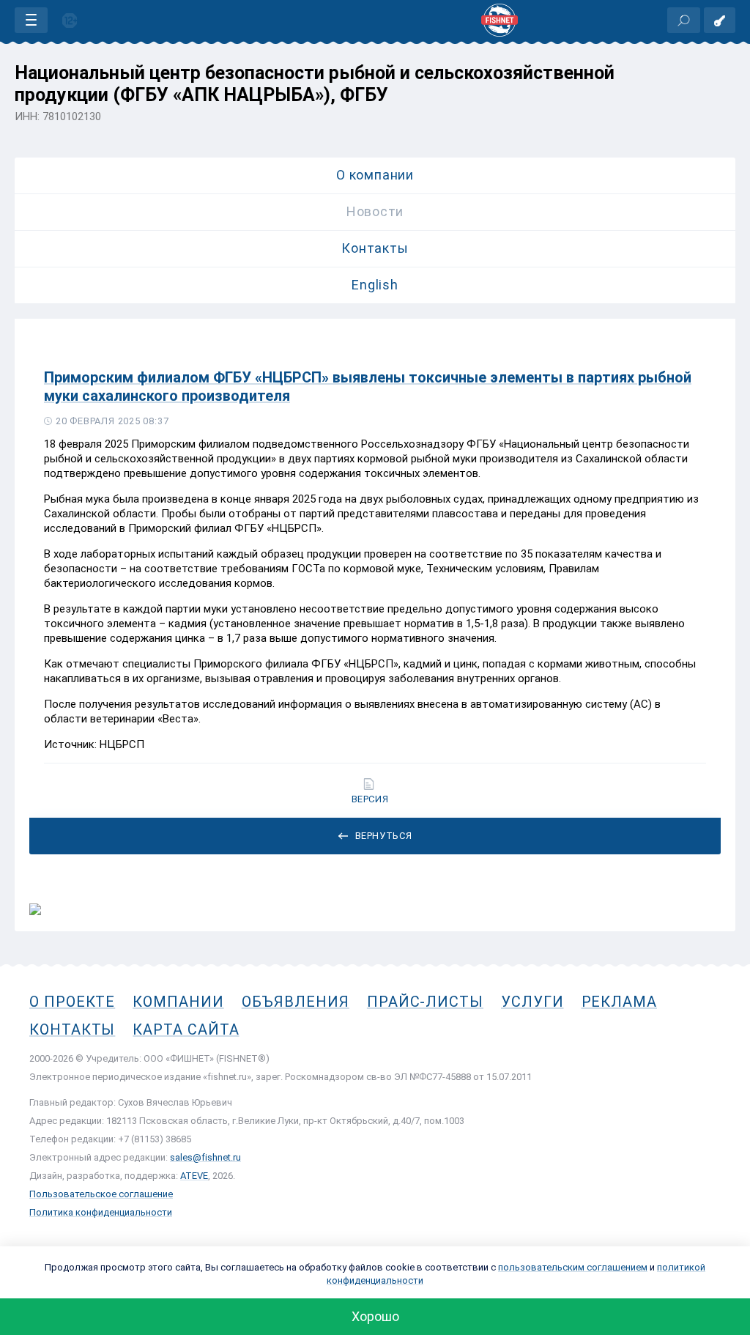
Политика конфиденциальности (100, 1212)
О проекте (72, 1002)
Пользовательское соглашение (101, 1193)
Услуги (532, 1002)
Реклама (619, 1002)
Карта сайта (186, 1029)
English (375, 284)
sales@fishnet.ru (205, 1157)
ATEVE (194, 1175)
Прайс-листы (425, 1002)
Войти (719, 20)
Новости (375, 211)
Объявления (295, 1002)
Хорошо (375, 1316)
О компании (375, 174)
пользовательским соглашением (572, 1267)
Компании (178, 1002)
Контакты (374, 248)
